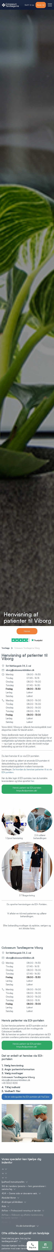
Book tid (40, 5)
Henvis (27, 631)
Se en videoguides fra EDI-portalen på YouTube (27, 1096)
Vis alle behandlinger (26, 1226)
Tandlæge (5, 648)
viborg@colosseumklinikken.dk (20, 670)
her (32, 781)
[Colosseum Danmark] (10, 5)
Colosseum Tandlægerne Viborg (27, 648)
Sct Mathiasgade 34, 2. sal (18, 666)
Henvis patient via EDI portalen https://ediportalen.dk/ (27, 789)
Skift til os (29, 5)
